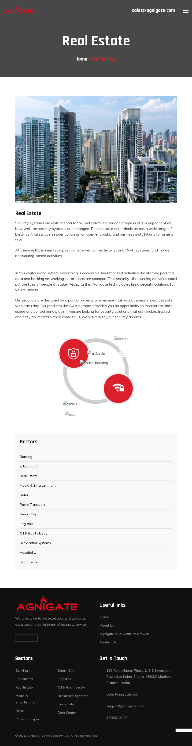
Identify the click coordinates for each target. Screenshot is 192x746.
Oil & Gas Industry (33, 533)
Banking (26, 457)
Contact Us (108, 642)
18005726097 (117, 718)
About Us (107, 625)
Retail (24, 495)
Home (81, 59)
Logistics (26, 524)
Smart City (28, 514)
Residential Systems (35, 543)
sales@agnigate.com (153, 10)
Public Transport (32, 504)
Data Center (29, 562)
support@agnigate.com (125, 706)
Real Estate (28, 476)
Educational (29, 466)
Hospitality (28, 552)
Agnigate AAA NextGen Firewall (124, 634)
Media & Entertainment (37, 485)
